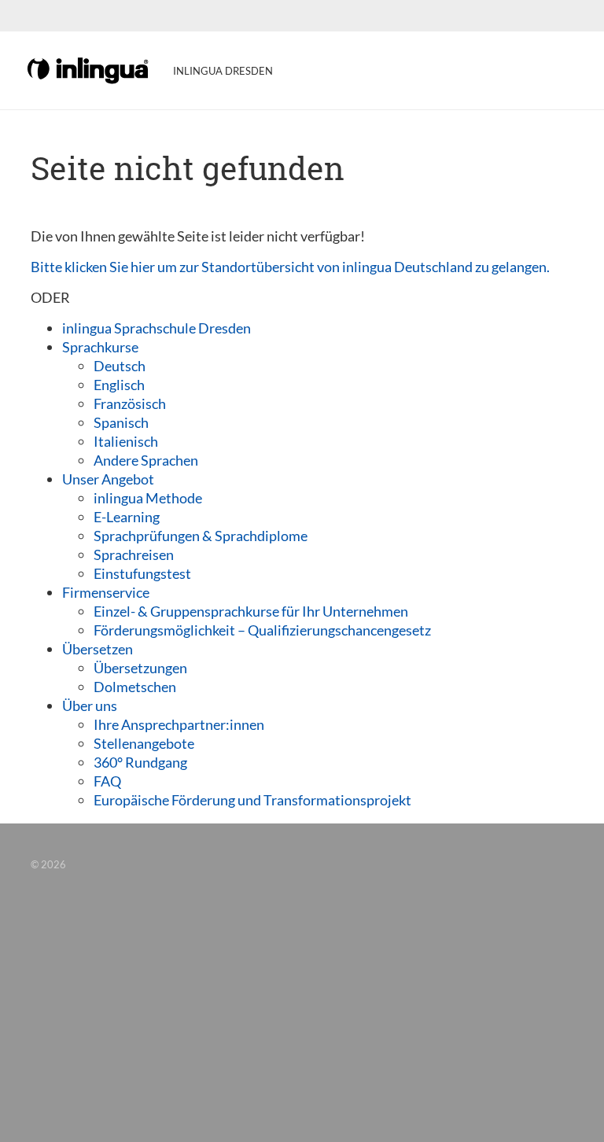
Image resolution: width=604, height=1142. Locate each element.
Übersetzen (97, 649)
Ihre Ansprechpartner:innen (179, 724)
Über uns (89, 705)
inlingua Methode (148, 498)
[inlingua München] (89, 69)
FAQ (107, 781)
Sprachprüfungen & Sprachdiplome (201, 535)
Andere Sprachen (146, 460)
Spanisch (121, 422)
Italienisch (126, 441)
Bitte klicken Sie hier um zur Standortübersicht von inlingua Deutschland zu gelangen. (290, 266)
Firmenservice (105, 592)
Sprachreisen (134, 554)
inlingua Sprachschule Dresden (156, 328)
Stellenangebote (144, 743)
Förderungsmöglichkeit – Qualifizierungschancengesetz (262, 630)
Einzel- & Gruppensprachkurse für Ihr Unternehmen (251, 611)
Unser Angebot (108, 479)
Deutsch (119, 365)
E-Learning (127, 516)
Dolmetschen (135, 686)
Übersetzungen (140, 667)
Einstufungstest (142, 573)
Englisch (119, 384)
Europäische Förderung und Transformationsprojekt (252, 800)
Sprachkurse (100, 346)
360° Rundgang (140, 762)
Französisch (130, 403)
